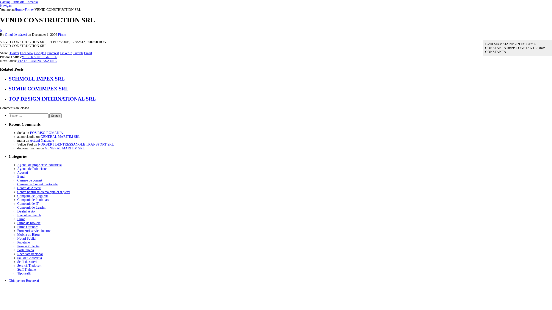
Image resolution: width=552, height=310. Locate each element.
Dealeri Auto (26, 211)
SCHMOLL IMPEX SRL (37, 79)
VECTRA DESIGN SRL (39, 57)
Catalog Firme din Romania (19, 2)
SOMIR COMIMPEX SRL (39, 88)
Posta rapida (25, 250)
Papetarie (23, 242)
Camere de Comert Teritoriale (37, 184)
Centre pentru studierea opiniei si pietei (43, 192)
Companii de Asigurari (32, 196)
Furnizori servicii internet (34, 230)
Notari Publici (26, 238)
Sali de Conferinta (29, 258)
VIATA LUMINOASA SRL (37, 61)
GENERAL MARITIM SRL (60, 136)
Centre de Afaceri (29, 188)
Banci (21, 176)
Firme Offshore (27, 227)
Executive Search (29, 215)
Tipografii (24, 273)
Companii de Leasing (31, 207)
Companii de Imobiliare (33, 200)
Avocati (22, 172)
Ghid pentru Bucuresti (24, 280)
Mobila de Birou (28, 234)
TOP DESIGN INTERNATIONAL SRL (52, 99)
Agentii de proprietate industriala (39, 165)
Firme (62, 34)
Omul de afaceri (16, 34)
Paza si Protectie (28, 246)
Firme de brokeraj (29, 223)
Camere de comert (29, 180)
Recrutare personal (30, 254)
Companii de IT (28, 203)
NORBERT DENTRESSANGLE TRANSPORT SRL (76, 144)
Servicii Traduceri (29, 265)
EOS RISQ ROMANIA (46, 133)
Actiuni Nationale (42, 140)
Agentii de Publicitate (32, 168)
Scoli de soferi (27, 262)
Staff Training (26, 269)
